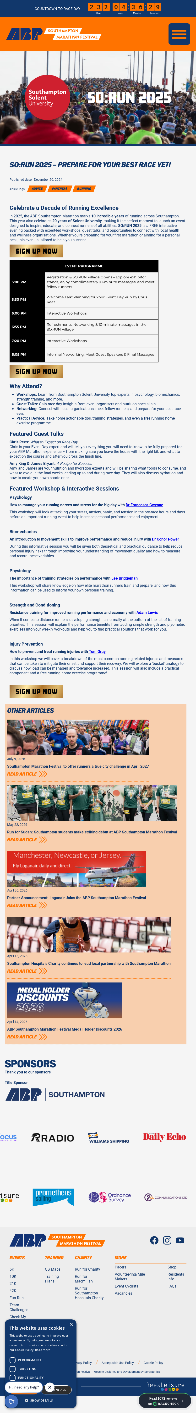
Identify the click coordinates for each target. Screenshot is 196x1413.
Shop (172, 1267)
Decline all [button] (56, 1390)
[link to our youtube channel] (180, 1240)
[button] (179, 34)
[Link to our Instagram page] (167, 1240)
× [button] (71, 1324)
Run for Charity (87, 1269)
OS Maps (52, 1269)
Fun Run (17, 1297)
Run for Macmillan (84, 1278)
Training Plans (52, 1278)
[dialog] (40, 1363)
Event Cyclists (126, 1286)
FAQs (172, 1286)
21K (13, 1283)
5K (12, 1269)
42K (13, 1290)
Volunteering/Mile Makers (130, 1276)
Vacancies (123, 1293)
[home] (54, 34)
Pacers (120, 1267)
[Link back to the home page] (57, 1240)
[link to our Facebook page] (154, 1240)
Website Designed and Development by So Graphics (126, 1371)
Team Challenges (19, 1307)
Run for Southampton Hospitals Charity (89, 1293)
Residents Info (176, 1276)
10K (13, 1276)
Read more (42, 1350)
